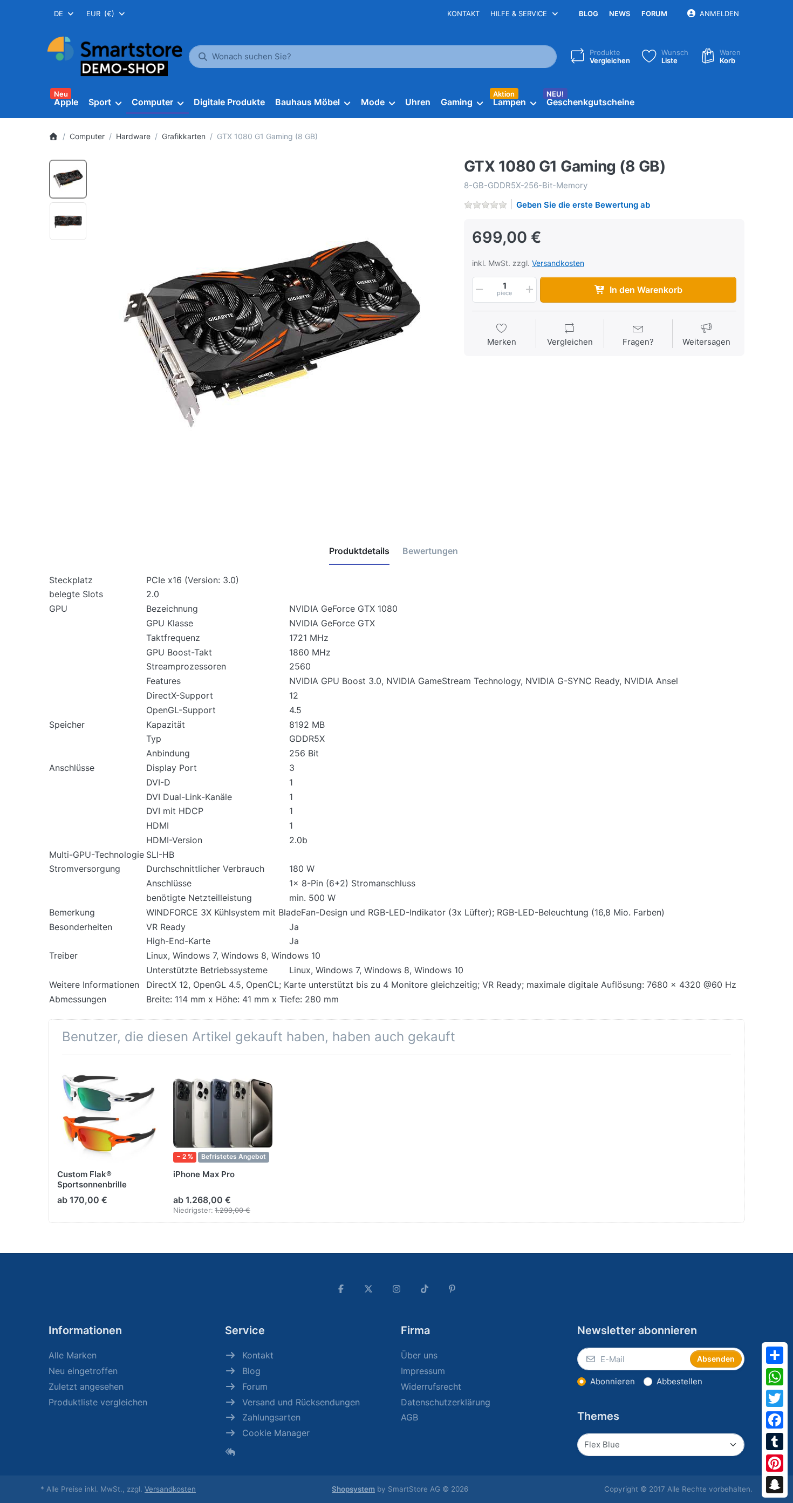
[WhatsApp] (774, 1377)
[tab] (359, 551)
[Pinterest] (774, 1463)
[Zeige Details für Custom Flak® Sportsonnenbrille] (106, 1113)
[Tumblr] (774, 1441)
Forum (654, 13)
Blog (588, 13)
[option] (68, 179)
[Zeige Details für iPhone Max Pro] (222, 1113)
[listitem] (272, 334)
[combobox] (64, 13)
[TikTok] (424, 1289)
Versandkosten (558, 263)
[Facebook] (774, 1420)
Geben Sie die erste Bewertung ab (583, 205)
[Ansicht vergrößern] (272, 334)
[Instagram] (396, 1289)
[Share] (774, 1355)
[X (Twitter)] (369, 1289)
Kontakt (463, 13)
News (619, 13)
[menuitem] (66, 102)
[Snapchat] (774, 1484)
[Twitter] (774, 1398)
